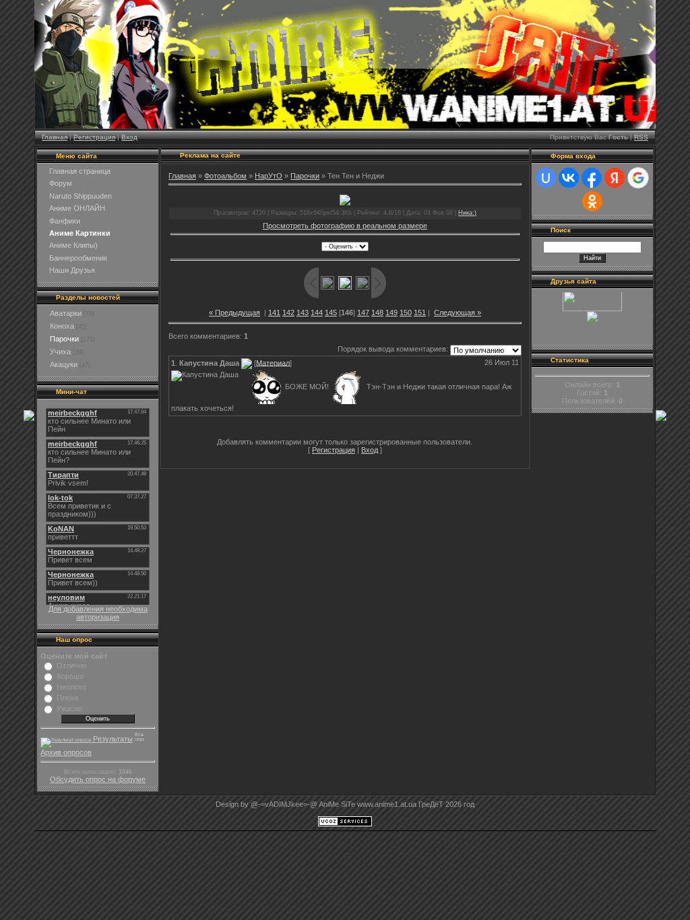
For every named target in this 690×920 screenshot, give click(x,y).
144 (317, 312)
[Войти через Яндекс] (614, 178)
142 (288, 312)
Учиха (60, 352)
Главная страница (80, 171)
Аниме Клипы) (73, 245)
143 (302, 312)
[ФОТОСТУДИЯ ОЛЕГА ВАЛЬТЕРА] (592, 314)
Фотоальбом (225, 176)
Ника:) (467, 212)
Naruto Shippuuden (80, 196)
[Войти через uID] (546, 178)
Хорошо (70, 676)
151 (420, 312)
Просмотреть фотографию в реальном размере (345, 226)
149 (391, 312)
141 (274, 312)
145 (331, 312)
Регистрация (94, 137)
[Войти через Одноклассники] (592, 201)
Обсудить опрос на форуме (98, 779)
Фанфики (64, 221)
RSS (641, 137)
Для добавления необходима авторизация (98, 613)
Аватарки (66, 313)
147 (363, 312)
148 (377, 312)
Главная (54, 137)
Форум (60, 183)
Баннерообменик (78, 258)
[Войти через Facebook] (592, 178)
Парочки (64, 339)
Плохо (67, 698)
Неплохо (71, 687)
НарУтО (268, 176)
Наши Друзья (72, 270)
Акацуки (63, 364)
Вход (129, 137)
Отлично (71, 665)
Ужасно (69, 708)
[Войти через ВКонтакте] (569, 178)
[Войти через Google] (638, 178)
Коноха (62, 326)
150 (406, 312)
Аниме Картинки (80, 233)
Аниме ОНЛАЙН (77, 208)
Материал (273, 362)
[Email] (246, 362)
